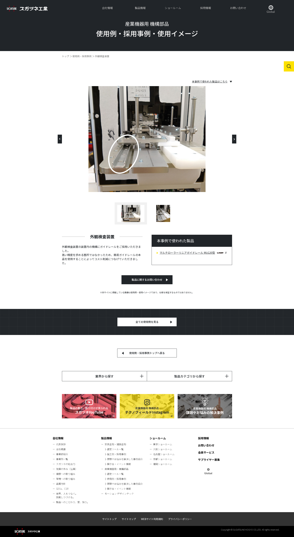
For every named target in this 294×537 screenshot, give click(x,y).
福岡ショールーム (162, 464)
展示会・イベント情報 (119, 464)
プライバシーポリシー (180, 519)
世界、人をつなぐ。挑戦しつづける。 (67, 495)
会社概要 (61, 449)
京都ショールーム (162, 459)
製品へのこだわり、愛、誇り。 (72, 502)
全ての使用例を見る (147, 322)
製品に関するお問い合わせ (147, 279)
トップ (65, 56)
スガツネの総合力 (65, 464)
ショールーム (173, 8)
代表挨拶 (61, 444)
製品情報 (140, 8)
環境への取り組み (65, 478)
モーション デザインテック (119, 493)
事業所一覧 (62, 459)
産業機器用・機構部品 (116, 469)
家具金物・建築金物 (115, 444)
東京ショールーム (162, 444)
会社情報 (107, 8)
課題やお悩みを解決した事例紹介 (125, 459)
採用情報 (205, 8)
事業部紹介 (62, 454)
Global (271, 12)
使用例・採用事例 (82, 56)
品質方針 (61, 483)
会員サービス (206, 452)
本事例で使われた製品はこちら (209, 81)
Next (234, 139)
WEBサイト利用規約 (152, 519)
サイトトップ (109, 519)
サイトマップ (129, 519)
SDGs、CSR (62, 488)
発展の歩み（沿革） (67, 469)
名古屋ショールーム (164, 454)
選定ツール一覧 (115, 449)
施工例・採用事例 (116, 454)
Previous (60, 139)
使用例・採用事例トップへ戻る (147, 353)
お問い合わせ (238, 8)
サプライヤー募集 (209, 460)
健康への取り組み (65, 474)
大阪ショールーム (162, 449)
